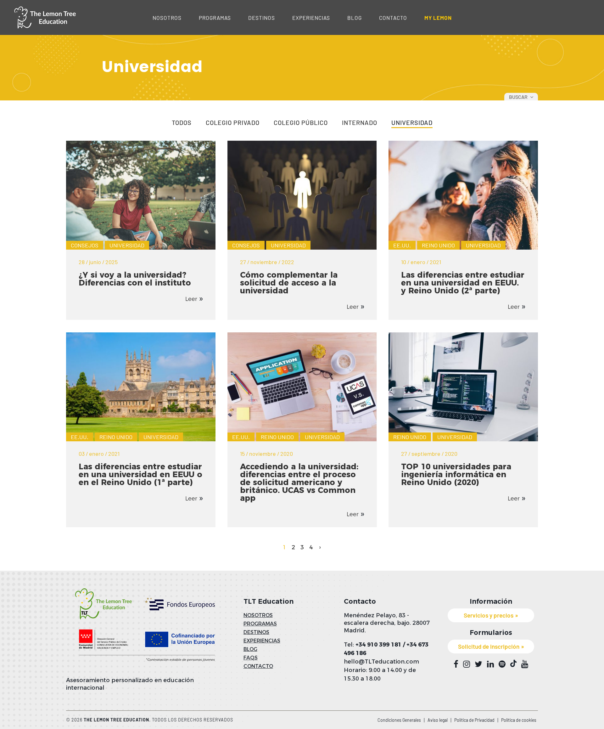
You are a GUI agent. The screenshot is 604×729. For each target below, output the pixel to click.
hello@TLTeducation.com (381, 661)
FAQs (250, 658)
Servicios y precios (488, 615)
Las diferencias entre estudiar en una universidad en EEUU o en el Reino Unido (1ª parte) (140, 474)
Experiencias (311, 17)
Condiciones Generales (399, 720)
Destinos (261, 17)
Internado (359, 122)
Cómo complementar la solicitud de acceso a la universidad (289, 282)
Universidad (412, 122)
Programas (215, 17)
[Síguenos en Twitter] (478, 664)
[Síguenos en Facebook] (456, 664)
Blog (354, 17)
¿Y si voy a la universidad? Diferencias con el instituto (135, 278)
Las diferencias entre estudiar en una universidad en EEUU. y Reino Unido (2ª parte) (462, 282)
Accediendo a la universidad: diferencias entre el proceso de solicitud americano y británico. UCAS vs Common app (299, 482)
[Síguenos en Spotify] (502, 664)
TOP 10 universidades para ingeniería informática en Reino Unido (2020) (456, 474)
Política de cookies (518, 720)
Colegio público (301, 122)
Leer (191, 299)
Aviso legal (438, 720)
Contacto (393, 17)
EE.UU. (402, 245)
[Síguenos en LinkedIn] (490, 664)
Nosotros (167, 17)
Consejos (84, 245)
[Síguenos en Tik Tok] (513, 663)
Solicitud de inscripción (488, 646)
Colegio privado (233, 122)
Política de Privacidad (474, 720)
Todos (182, 122)
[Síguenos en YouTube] (524, 664)
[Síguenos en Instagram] (466, 664)
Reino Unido (438, 245)
